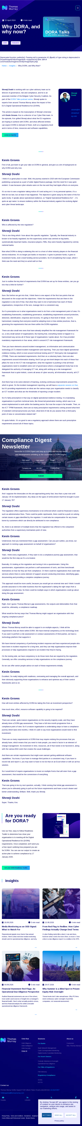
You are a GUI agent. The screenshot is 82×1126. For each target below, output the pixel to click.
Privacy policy (59, 1121)
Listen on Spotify (10, 135)
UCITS (40, 1082)
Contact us (4, 1085)
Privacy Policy (6, 1116)
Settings (47, 1115)
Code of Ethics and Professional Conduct (13, 1118)
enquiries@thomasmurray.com (14, 1093)
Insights (12, 66)
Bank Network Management (47, 1048)
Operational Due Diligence (46, 1063)
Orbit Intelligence (27, 1046)
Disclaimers (27, 1116)
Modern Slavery (30, 1118)
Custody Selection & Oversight (48, 1061)
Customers (70, 1043)
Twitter (51, 1100)
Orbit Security (26, 1048)
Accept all (71, 1115)
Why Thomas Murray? (74, 1046)
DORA (5, 43)
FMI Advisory (42, 1072)
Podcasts (15, 43)
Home (4, 66)
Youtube (3, 1100)
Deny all (58, 1115)
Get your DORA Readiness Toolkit (15, 868)
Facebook (75, 1100)
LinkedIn (27, 1100)
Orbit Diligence (26, 1043)
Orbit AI (24, 1051)
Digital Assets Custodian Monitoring (49, 1053)
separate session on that (68, 385)
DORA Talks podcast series (22, 99)
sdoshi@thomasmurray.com (75, 113)
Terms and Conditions (17, 1116)
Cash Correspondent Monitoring (48, 1050)
